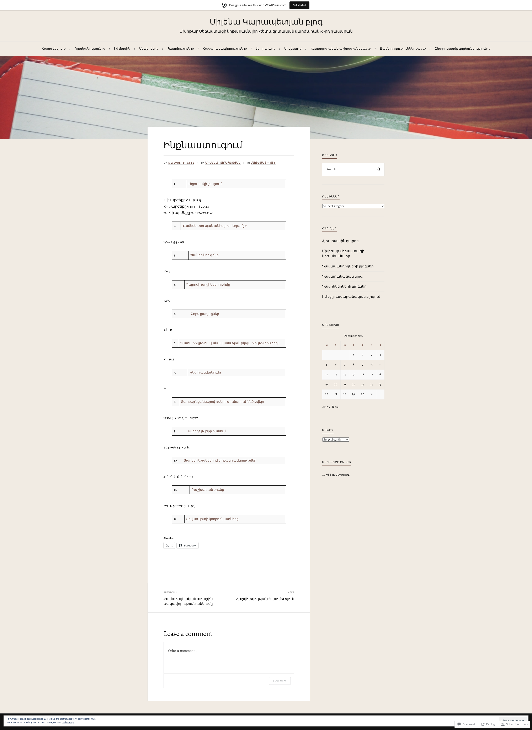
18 (380, 374)
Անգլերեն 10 (148, 48)
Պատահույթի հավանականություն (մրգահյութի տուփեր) (229, 343)
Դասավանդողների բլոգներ (348, 266)
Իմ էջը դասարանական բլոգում (351, 296)
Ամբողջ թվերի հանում (207, 431)
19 (326, 384)
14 (345, 374)
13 (336, 374)
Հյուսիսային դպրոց (340, 241)
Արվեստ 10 (293, 48)
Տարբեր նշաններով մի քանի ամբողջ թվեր (220, 460)
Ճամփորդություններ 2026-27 (403, 48)
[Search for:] (353, 169)
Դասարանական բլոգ (342, 276)
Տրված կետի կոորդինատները (212, 519)
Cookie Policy (68, 722)
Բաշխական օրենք (207, 489)
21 (345, 384)
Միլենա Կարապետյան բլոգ (266, 21)
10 (371, 364)
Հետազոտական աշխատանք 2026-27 (340, 48)
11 (380, 364)
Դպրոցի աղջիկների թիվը (208, 284)
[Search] (378, 169)
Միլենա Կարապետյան (223, 163)
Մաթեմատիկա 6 (263, 163)
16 (362, 374)
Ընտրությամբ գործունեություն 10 (462, 48)
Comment (279, 681)
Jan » (335, 407)
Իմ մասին (122, 48)
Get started (299, 5)
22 (353, 384)
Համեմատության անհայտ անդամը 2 (214, 226)
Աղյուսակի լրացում (205, 184)
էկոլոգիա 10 (265, 48)
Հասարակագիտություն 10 (225, 48)
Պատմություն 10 (180, 48)
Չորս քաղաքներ (205, 314)
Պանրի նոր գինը (204, 255)
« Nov (326, 407)
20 (335, 384)
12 (326, 374)
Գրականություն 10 (90, 48)
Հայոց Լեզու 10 (54, 48)
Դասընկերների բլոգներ (344, 286)
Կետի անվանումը (205, 372)
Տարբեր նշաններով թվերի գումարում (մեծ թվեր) (222, 401)
